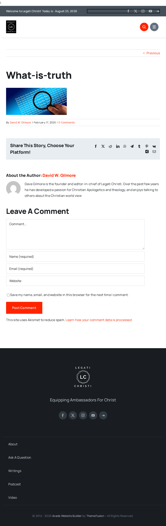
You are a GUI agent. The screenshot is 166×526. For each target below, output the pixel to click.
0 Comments (67, 122)
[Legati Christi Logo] (11, 22)
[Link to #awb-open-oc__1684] (154, 27)
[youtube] (150, 11)
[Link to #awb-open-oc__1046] (144, 27)
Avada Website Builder (67, 516)
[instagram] (143, 11)
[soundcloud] (157, 11)
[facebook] (128, 11)
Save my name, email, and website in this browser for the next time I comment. (69, 295)
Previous (153, 53)
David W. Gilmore (20, 122)
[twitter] (135, 11)
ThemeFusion (95, 516)
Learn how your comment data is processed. (99, 320)
